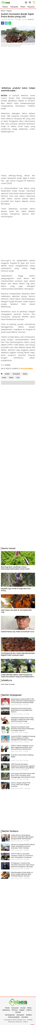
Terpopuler (14, 7)
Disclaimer (20, 1015)
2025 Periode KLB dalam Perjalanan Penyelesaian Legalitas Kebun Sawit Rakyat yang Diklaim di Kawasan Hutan (23, 766)
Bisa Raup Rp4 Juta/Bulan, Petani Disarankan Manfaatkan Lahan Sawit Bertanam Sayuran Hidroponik (15, 569)
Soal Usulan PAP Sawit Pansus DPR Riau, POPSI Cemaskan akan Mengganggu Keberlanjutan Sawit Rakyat (23, 776)
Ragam (9, 11)
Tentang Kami (10, 1015)
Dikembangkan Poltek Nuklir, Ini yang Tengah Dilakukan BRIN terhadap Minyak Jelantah (22, 874)
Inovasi (23, 1008)
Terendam (16, 374)
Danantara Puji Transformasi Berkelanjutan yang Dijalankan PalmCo (21, 710)
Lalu (17, 377)
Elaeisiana (6, 1010)
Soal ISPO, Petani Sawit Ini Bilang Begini (22, 756)
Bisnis (29, 1008)
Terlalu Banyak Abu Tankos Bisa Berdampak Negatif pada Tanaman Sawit (18, 654)
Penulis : (28, 19)
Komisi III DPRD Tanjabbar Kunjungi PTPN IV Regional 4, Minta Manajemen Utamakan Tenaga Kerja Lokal (23, 739)
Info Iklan (25, 1017)
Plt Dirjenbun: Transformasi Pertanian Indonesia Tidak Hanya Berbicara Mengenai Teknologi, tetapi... (22, 865)
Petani (23, 7)
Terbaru (5, 7)
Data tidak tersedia (8, 684)
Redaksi (29, 1015)
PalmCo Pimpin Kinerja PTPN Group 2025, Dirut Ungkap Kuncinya (20, 784)
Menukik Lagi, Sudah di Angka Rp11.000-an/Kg (16, 589)
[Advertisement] (18, 67)
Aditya (25, 1022)
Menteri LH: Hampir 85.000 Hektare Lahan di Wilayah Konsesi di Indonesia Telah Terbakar (23, 846)
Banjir (25, 374)
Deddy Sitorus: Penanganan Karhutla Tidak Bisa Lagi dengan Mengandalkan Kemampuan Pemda (22, 837)
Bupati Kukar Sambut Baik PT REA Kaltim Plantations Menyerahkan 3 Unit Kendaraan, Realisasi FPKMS (23, 700)
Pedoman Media (14, 1017)
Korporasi (31, 7)
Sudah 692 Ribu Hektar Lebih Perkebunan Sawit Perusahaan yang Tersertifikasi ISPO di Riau (17, 677)
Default (18, 1012)
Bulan (11, 377)
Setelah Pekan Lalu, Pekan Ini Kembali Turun (17, 632)
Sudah (7, 374)
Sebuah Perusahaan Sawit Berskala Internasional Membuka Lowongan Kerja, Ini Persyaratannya (22, 729)
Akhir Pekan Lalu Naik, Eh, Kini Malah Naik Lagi (16, 611)
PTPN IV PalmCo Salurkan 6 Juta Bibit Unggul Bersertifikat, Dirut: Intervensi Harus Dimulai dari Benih (22, 748)
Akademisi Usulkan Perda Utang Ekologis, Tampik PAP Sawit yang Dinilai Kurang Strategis (22, 719)
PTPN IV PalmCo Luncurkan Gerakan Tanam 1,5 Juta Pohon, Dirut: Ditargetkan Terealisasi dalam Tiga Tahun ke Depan (22, 856)
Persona (15, 1010)
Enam (4, 377)
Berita (3, 11)
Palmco (29, 1010)
